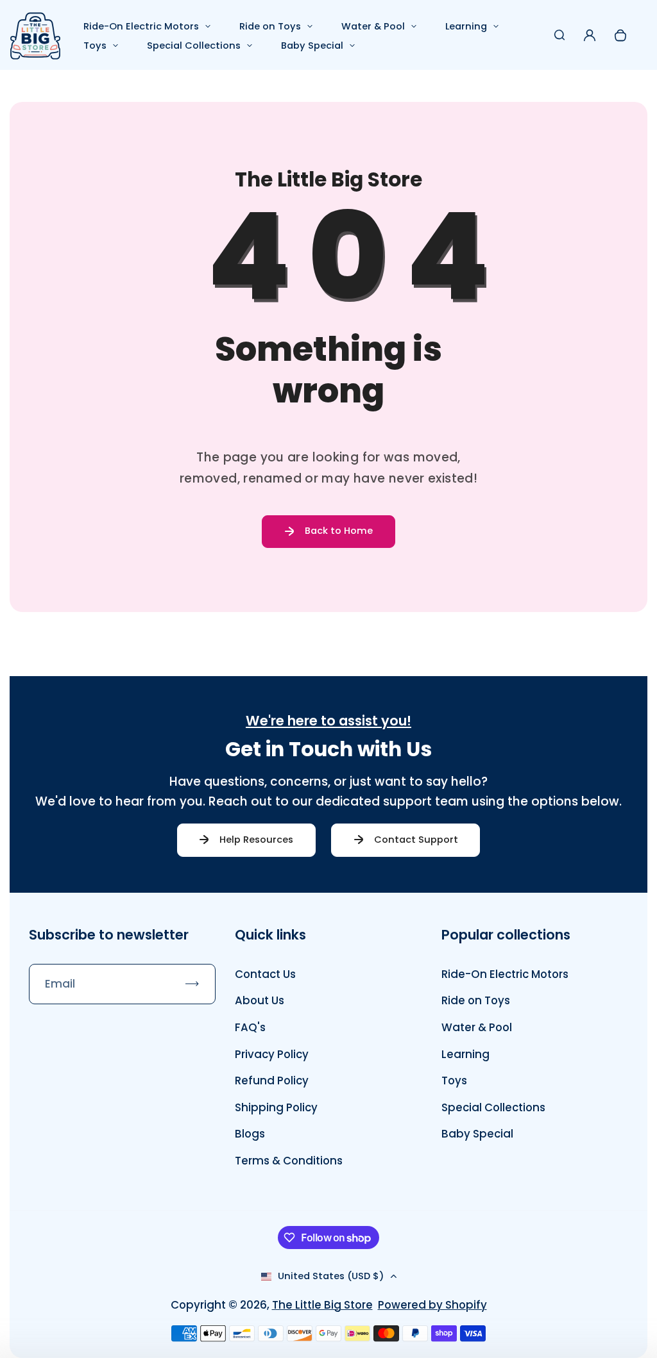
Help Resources (256, 839)
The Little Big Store (322, 1304)
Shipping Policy (276, 1107)
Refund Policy (272, 1080)
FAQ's (250, 1027)
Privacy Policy (272, 1054)
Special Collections (194, 45)
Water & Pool (373, 26)
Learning (466, 26)
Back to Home (339, 530)
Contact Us (265, 974)
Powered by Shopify (432, 1304)
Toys (95, 45)
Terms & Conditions (289, 1160)
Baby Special (312, 45)
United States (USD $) (331, 1276)
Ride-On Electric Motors (141, 26)
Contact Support (416, 839)
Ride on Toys (270, 26)
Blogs (250, 1133)
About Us (259, 1000)
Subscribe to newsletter (109, 934)
